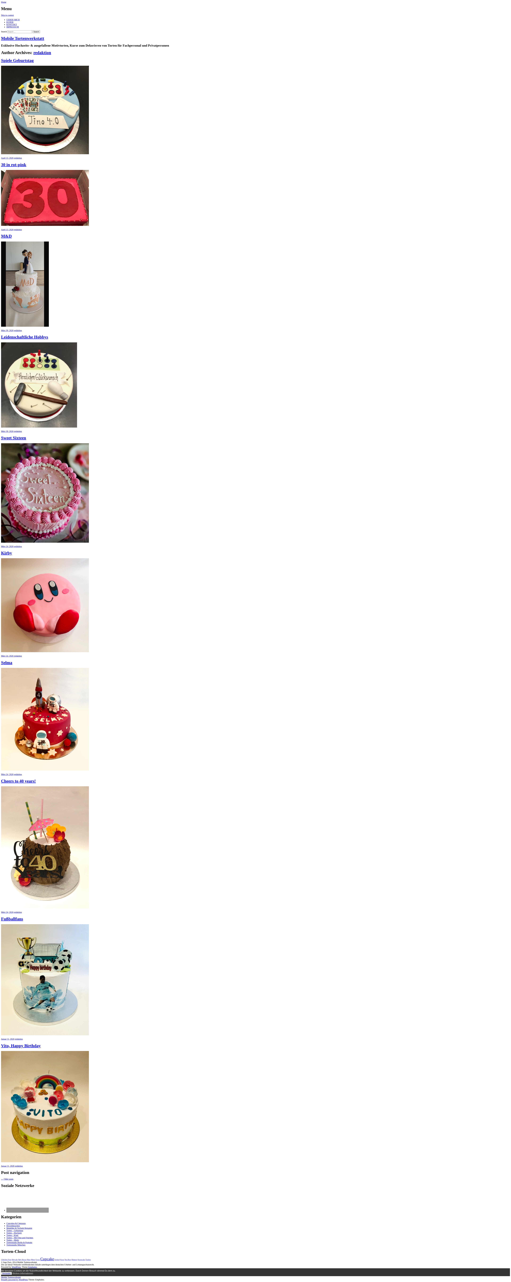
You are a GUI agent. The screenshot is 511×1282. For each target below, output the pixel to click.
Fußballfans (12, 918)
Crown (38, 1259)
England (57, 1259)
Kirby (6, 553)
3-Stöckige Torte (6, 1259)
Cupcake (47, 1259)
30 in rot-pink (13, 164)
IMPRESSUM (12, 27)
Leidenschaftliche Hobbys (24, 337)
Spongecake (81, 1259)
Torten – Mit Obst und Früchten (19, 1238)
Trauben (88, 1259)
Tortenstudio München (15, 1245)
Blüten (33, 1259)
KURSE (10, 22)
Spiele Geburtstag (17, 60)
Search (4, 31)
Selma (6, 662)
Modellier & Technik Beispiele (19, 1228)
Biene (29, 1259)
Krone (62, 1259)
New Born (68, 1259)
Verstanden (6, 1273)
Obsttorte (74, 1259)
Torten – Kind (12, 1235)
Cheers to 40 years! (18, 781)
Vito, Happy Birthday (21, 1045)
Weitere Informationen (22, 1273)
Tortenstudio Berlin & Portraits (19, 1242)
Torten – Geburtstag (14, 1230)
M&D (6, 236)
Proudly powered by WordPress (14, 1280)
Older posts (7, 1179)
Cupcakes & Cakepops (16, 1223)
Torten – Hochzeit (14, 1233)
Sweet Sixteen (13, 437)
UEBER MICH (13, 20)
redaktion (42, 52)
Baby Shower (22, 1259)
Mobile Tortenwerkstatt (22, 38)
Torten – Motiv (12, 1240)
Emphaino (32, 1267)
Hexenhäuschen (13, 1226)
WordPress (16, 1267)
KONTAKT (11, 24)
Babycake (15, 1259)
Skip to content (7, 15)
